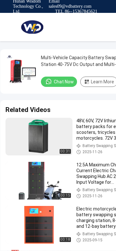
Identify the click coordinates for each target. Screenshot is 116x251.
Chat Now (64, 81)
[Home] (32, 27)
